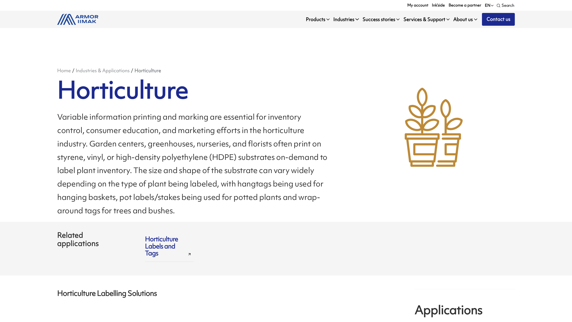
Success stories (379, 19)
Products (315, 19)
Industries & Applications (103, 70)
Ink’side (438, 5)
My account (417, 5)
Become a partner (465, 5)
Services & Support (424, 19)
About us (463, 19)
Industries (343, 19)
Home (64, 70)
